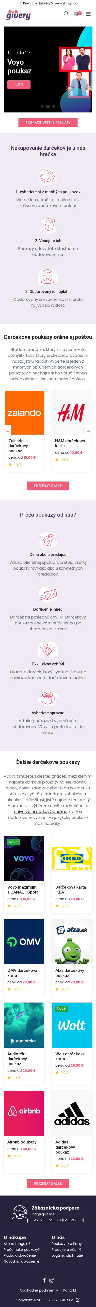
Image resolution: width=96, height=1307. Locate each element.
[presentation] (7, 431)
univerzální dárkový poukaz (40, 812)
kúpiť (19, 84)
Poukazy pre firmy (67, 1244)
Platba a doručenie (20, 1255)
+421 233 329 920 (46, 1220)
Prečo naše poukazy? (22, 1250)
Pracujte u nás (64, 1250)
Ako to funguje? (17, 1244)
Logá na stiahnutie (67, 1255)
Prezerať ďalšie (48, 486)
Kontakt (69, 1290)
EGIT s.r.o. (67, 1300)
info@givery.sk (54, 3)
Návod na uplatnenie (21, 1261)
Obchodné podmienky (39, 1290)
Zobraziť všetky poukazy (48, 122)
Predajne (30, 3)
